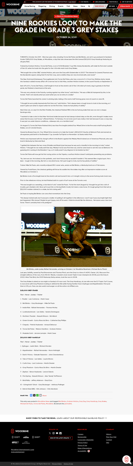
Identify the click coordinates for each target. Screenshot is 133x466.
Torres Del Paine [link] (39, 404)
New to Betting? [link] (127, 1)
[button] (82, 6)
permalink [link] (68, 404)
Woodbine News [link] (43, 401)
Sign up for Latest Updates (59, 438)
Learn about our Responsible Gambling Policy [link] (65, 418)
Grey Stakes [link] (102, 401)
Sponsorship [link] (82, 437)
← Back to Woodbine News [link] (66, 16)
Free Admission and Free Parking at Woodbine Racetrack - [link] (46, 1)
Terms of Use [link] (82, 445)
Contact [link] (109, 440)
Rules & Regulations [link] (85, 448)
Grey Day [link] (82, 401)
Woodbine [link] (49, 404)
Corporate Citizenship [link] (86, 440)
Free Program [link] (113, 1)
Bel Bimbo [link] (62, 401)
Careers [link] (80, 434)
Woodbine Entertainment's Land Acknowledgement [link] (22, 451)
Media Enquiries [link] (100, 1)
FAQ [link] (107, 442)
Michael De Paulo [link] (26, 404)
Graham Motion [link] (72, 401)
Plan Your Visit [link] (111, 437)
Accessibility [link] (82, 451)
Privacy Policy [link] (83, 442)
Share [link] (44, 395)
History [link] (108, 434)
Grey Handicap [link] (91, 401)
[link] (10, 4)
